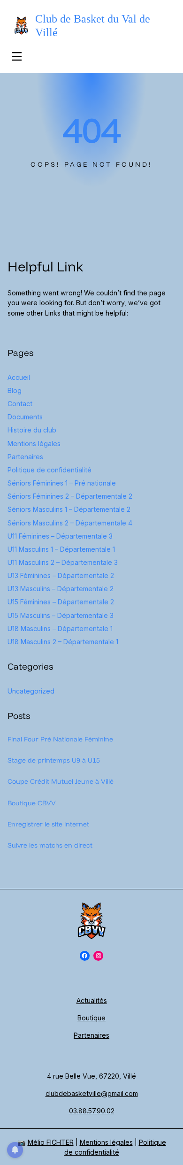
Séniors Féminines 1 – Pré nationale (62, 483)
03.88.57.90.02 (91, 1111)
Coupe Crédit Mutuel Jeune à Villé (61, 781)
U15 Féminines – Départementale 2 (61, 602)
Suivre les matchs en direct (50, 845)
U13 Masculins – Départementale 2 (61, 589)
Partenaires (25, 457)
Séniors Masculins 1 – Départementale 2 (69, 509)
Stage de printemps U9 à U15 (54, 760)
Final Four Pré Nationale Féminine (60, 739)
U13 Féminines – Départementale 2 (61, 575)
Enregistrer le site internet (48, 824)
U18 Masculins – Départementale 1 (60, 629)
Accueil (19, 377)
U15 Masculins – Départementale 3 (61, 615)
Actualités (91, 1000)
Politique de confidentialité (50, 470)
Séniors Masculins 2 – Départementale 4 (70, 523)
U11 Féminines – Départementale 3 (60, 536)
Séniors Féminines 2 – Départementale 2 (70, 496)
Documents (25, 417)
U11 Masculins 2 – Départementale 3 (63, 562)
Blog (15, 390)
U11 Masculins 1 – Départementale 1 (61, 549)
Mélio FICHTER (51, 1142)
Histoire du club (32, 430)
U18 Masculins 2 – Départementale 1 (63, 642)
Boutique (91, 1018)
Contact (20, 404)
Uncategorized (31, 691)
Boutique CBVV (32, 803)
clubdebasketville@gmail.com (92, 1093)
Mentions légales (34, 443)
